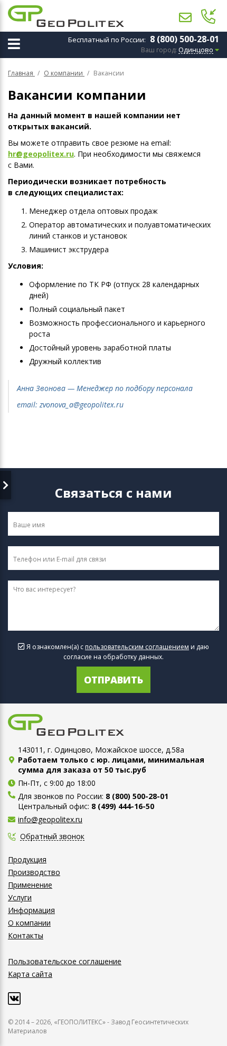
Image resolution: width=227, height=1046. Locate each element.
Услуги (20, 897)
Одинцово (195, 50)
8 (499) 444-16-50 (122, 806)
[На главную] (66, 16)
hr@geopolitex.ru (41, 154)
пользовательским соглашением (137, 646)
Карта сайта (30, 974)
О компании (29, 923)
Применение (30, 885)
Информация (31, 910)
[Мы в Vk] (14, 998)
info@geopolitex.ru (50, 819)
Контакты (25, 935)
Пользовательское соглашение (64, 961)
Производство (34, 872)
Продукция (27, 859)
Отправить (113, 679)
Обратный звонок (52, 837)
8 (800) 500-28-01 (184, 39)
